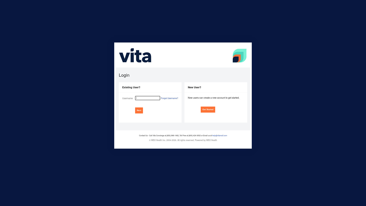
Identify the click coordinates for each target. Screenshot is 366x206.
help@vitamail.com (219, 135)
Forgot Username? (169, 98)
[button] (139, 110)
